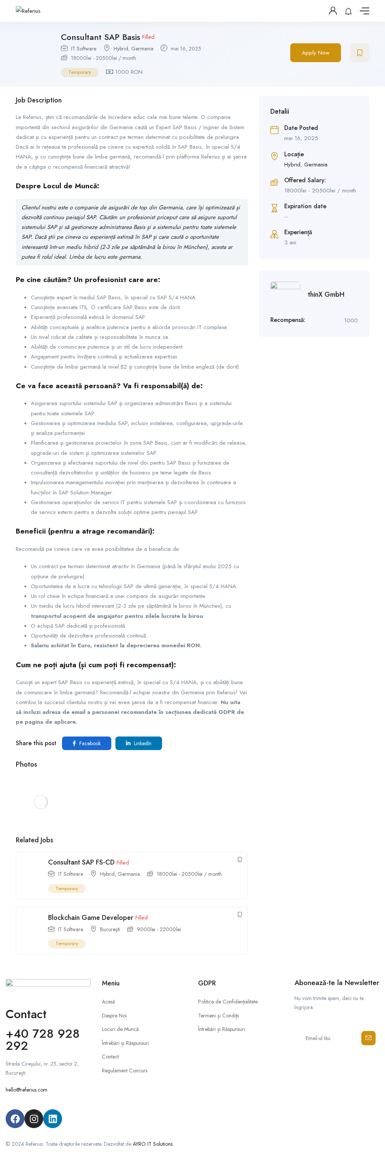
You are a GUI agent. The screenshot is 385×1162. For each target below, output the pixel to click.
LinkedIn (142, 743)
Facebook (89, 743)
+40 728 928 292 (43, 1039)
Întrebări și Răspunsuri (125, 1043)
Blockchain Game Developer (90, 918)
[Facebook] (15, 1118)
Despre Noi (114, 1015)
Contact (110, 1056)
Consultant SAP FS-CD (81, 862)
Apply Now (315, 53)
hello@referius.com (26, 1089)
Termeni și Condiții (218, 1015)
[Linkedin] (52, 1118)
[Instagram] (33, 1118)
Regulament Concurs (124, 1070)
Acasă (108, 1001)
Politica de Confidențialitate (228, 1001)
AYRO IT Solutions (153, 1144)
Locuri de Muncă (120, 1029)
